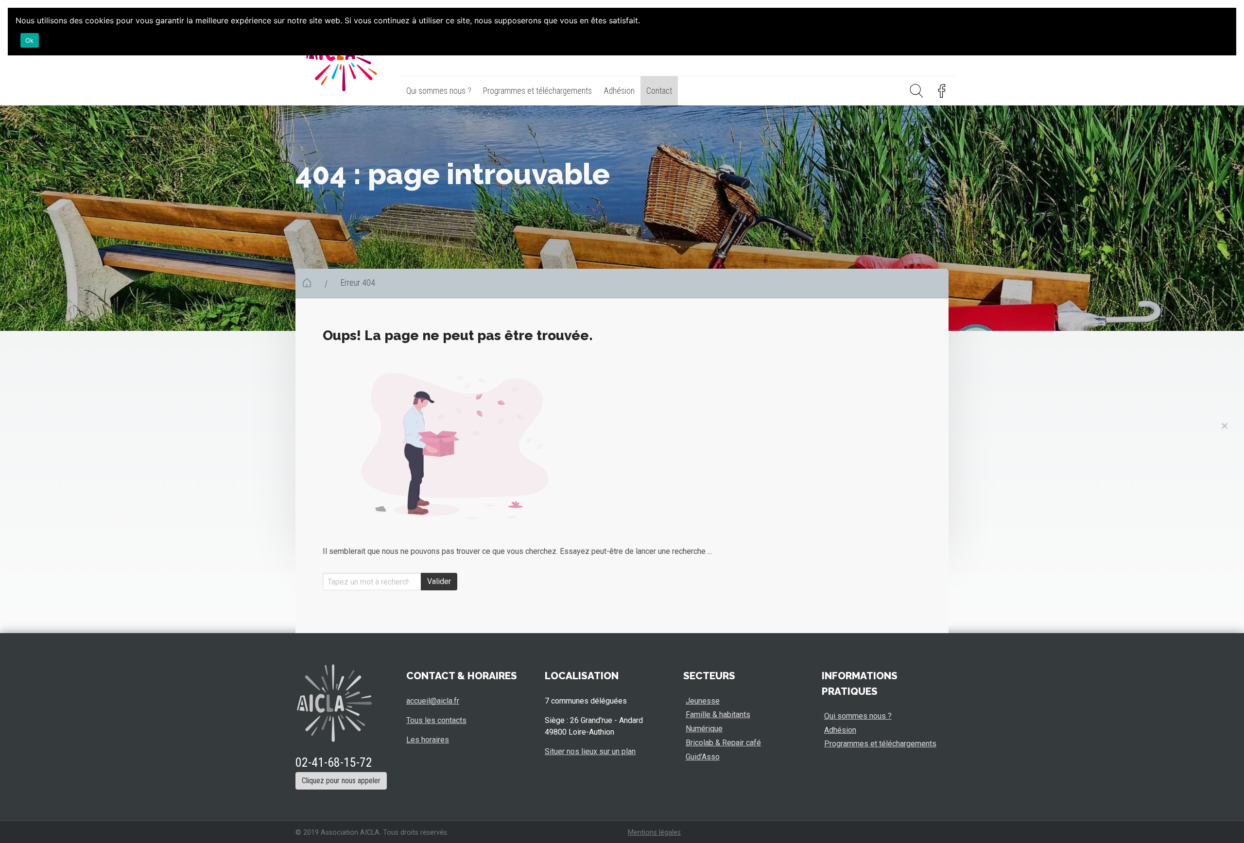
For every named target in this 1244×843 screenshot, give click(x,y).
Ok (29, 40)
